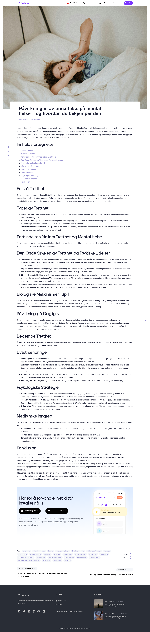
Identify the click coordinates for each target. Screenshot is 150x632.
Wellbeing (68, 560)
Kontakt (116, 3)
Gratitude (107, 551)
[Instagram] (29, 611)
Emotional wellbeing (78, 551)
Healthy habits (22, 554)
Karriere (107, 3)
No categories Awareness (25, 557)
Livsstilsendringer (28, 173)
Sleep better (46, 560)
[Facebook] (11, 147)
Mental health (35, 119)
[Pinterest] (11, 156)
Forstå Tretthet (27, 151)
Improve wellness (35, 554)
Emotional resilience (63, 551)
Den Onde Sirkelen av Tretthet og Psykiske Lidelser (42, 160)
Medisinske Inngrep (29, 179)
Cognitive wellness (39, 551)
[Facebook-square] (19, 611)
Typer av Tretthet (28, 154)
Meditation (57, 554)
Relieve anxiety (81, 557)
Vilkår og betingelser (76, 611)
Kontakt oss (62, 600)
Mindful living (93, 554)
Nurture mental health (55, 557)
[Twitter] (11, 151)
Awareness (26, 551)
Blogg (98, 3)
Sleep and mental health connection (28, 560)
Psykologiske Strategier (30, 176)
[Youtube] (38, 611)
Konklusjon (25, 182)
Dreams (50, 551)
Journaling (47, 554)
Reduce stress (69, 557)
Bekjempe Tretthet (28, 169)
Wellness (108, 601)
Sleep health (57, 560)
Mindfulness (104, 554)
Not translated (41, 557)
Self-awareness (94, 557)
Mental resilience (80, 554)
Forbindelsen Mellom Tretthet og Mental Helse (39, 157)
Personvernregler (61, 611)
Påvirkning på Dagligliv (30, 166)
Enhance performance (94, 551)
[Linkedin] (11, 160)
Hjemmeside (88, 3)
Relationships (110, 613)
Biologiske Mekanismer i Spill (33, 163)
